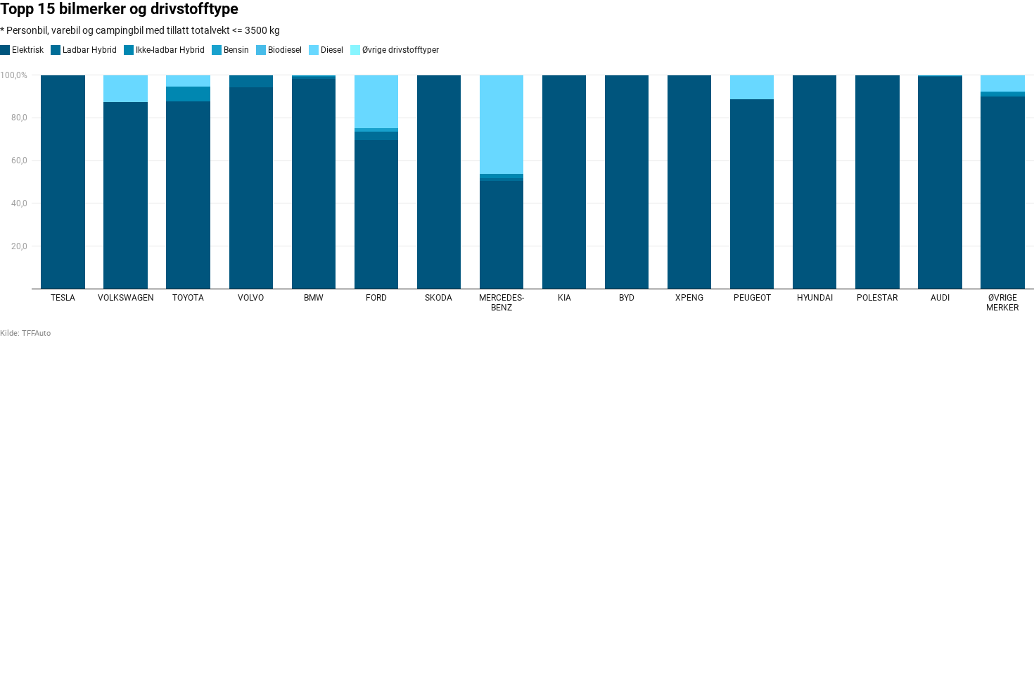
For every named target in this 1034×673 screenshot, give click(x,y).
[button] (22, 49)
